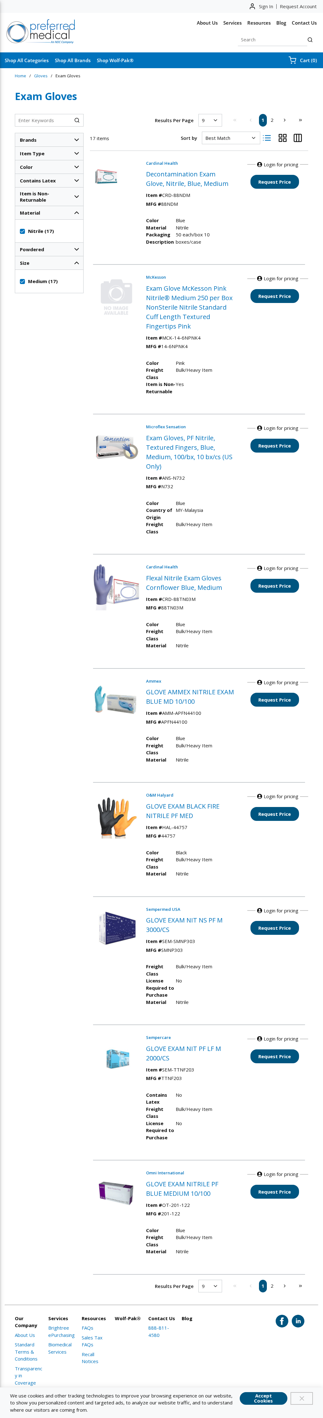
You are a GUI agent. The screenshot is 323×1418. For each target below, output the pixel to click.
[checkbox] (22, 231)
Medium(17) (43, 281)
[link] (234, 120)
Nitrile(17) (41, 231)
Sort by (189, 138)
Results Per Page (174, 120)
